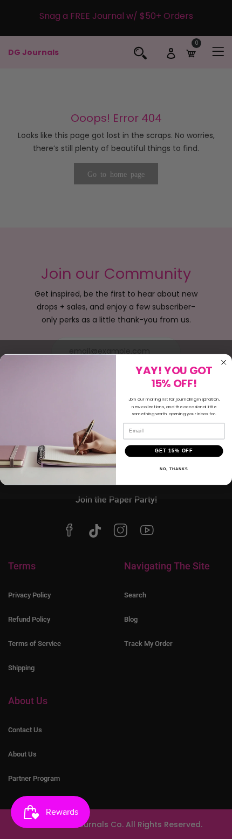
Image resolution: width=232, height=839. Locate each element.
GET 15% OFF (174, 451)
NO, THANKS (174, 469)
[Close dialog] (224, 362)
